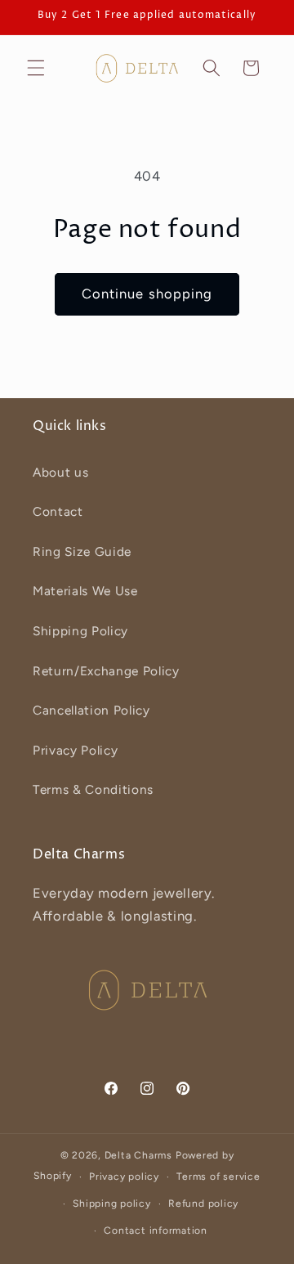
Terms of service (218, 1176)
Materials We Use (85, 590)
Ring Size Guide (82, 551)
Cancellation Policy (91, 710)
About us (60, 472)
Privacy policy (124, 1176)
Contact (58, 511)
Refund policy (203, 1203)
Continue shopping (147, 293)
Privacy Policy (75, 750)
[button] (36, 67)
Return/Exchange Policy (106, 671)
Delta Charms (138, 1155)
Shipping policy (112, 1203)
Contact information (155, 1230)
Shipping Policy (80, 631)
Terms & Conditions (93, 789)
